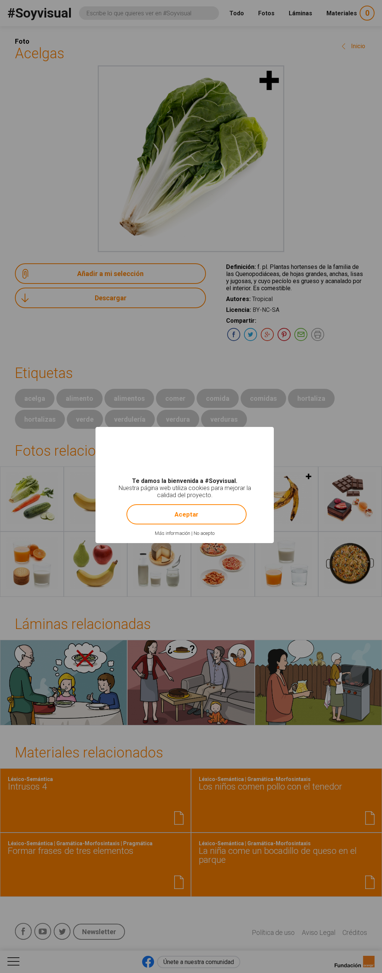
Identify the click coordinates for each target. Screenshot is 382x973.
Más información (172, 533)
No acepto (204, 533)
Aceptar (186, 514)
